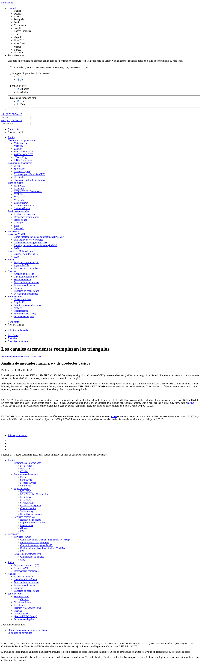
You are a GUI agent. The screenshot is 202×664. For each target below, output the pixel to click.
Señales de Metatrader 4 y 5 (21, 251)
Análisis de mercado (24, 273)
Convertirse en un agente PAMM (30, 242)
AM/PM (24, 92)
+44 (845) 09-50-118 (11, 114)
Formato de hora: (18, 85)
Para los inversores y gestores (28, 239)
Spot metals (19, 168)
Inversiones (13, 231)
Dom (22, 104)
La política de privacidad (20, 632)
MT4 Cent (19, 188)
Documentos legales (24, 316)
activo (191, 402)
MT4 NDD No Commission (28, 191)
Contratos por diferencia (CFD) (29, 174)
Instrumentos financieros (20, 163)
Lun (22, 101)
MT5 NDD (19, 197)
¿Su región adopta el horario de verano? (30, 73)
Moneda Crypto (22, 171)
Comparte (19, 288)
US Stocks (19, 177)
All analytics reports (17, 435)
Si (21, 76)
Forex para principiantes (26, 293)
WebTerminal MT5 (23, 154)
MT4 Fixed (19, 194)
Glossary (18, 222)
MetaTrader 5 (20, 146)
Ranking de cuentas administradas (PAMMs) (36, 245)
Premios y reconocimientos (27, 305)
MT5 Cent (19, 200)
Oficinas (24, 599)
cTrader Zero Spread (24, 205)
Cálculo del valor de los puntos (29, 180)
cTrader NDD (21, 202)
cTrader (17, 148)
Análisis (12, 271)
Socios (11, 259)
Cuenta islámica (22, 208)
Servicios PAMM (16, 234)
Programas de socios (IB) (26, 262)
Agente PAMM (21, 265)
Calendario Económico (25, 276)
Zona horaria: (17, 67)
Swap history (26, 511)
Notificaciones (21, 310)
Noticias (18, 308)
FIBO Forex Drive (23, 160)
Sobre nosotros (15, 296)
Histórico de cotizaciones (26, 291)
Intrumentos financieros (25, 285)
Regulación (19, 302)
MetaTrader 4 (20, 143)
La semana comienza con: (23, 98)
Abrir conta (13, 129)
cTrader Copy (21, 157)
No (22, 79)
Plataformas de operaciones (21, 140)
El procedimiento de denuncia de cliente (27, 630)
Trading (11, 137)
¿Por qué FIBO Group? (25, 313)
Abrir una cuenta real (30, 356)
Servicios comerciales (18, 211)
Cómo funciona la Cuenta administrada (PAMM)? (39, 236)
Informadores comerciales (26, 268)
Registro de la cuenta (24, 214)
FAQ (16, 225)
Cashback (19, 228)
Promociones (20, 219)
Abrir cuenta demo (10, 356)
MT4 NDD (19, 185)
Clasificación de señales (26, 254)
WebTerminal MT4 (23, 151)
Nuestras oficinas (22, 299)
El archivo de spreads (31, 514)
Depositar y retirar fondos (26, 217)
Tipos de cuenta (15, 182)
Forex (17, 165)
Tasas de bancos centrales (26, 282)
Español (12, 8)
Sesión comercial (22, 279)
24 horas (24, 89)
